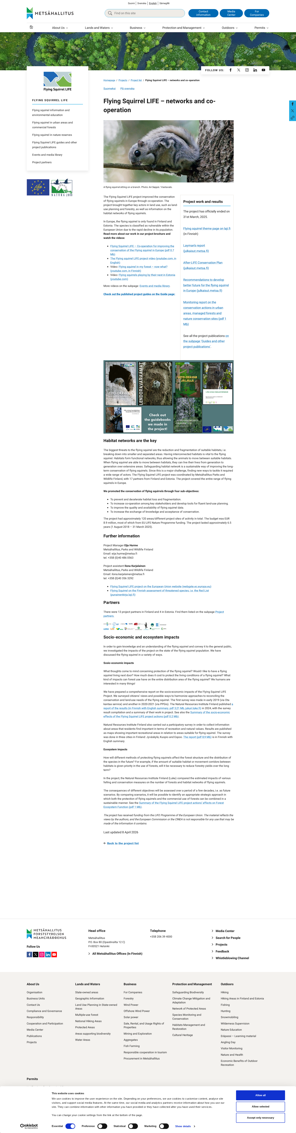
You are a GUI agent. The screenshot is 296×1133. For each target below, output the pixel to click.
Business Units (36, 998)
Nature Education (231, 1030)
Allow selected (260, 1106)
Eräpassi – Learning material (238, 1036)
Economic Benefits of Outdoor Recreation (239, 1063)
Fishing (225, 1005)
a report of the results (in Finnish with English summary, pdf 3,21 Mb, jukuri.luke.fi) (168, 706)
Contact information (203, 13)
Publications (34, 1036)
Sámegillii (164, 3)
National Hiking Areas (88, 1021)
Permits (260, 28)
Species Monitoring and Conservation (186, 1017)
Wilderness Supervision (235, 1023)
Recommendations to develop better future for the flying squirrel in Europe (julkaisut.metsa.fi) (206, 285)
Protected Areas (85, 1027)
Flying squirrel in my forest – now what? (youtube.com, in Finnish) (139, 269)
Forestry (129, 998)
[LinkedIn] (255, 70)
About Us (58, 28)
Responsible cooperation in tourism (145, 1052)
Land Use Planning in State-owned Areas (96, 1007)
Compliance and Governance (44, 1011)
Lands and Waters (97, 28)
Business (136, 28)
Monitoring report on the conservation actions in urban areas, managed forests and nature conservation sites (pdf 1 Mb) (204, 313)
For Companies (257, 13)
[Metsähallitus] (50, 13)
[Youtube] (263, 70)
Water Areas (82, 1040)
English (153, 3)
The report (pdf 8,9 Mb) (197, 737)
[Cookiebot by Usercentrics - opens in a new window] (29, 1126)
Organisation (34, 992)
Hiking (225, 992)
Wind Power (131, 1005)
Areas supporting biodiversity (93, 1034)
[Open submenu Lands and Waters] (112, 28)
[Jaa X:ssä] (292, 110)
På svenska (127, 89)
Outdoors (228, 28)
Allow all (260, 1095)
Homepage (109, 80)
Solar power (131, 1017)
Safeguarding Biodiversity (188, 992)
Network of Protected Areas (189, 1009)
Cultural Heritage (182, 1035)
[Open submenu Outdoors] (236, 28)
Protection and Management (181, 28)
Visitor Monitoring (231, 1048)
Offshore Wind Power (137, 1011)
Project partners (42, 162)
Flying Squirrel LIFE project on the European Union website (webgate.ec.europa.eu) (160, 587)
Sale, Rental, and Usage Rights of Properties (144, 1025)
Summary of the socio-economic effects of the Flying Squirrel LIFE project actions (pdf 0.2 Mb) (166, 714)
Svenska (141, 3)
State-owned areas (86, 992)
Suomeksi (109, 89)
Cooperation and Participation (45, 1023)
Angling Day (228, 1042)
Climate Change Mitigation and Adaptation (191, 1000)
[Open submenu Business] (144, 28)
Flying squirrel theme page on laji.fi (206, 228)
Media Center (231, 13)
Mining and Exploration (138, 1034)
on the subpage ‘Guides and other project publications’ (206, 341)
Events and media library (47, 155)
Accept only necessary (260, 1117)
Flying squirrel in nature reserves (52, 135)
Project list (136, 80)
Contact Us (33, 1005)
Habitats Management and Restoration (188, 1027)
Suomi (131, 3)
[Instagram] (247, 70)
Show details (183, 1126)
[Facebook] (230, 70)
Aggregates (131, 1040)
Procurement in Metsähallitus (142, 1058)
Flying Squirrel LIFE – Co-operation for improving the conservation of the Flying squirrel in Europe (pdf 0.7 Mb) (142, 250)
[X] (239, 70)
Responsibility (35, 1017)
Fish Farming (132, 1046)
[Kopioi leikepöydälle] (292, 117)
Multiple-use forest (86, 1015)
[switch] (102, 1126)
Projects (123, 80)
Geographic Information (89, 998)
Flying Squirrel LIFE (50, 100)
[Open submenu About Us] (67, 28)
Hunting (225, 1011)
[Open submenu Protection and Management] (204, 28)
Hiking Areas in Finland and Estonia (242, 998)
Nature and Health (232, 1055)
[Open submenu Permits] (267, 28)
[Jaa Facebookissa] (292, 103)
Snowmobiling (229, 1017)
